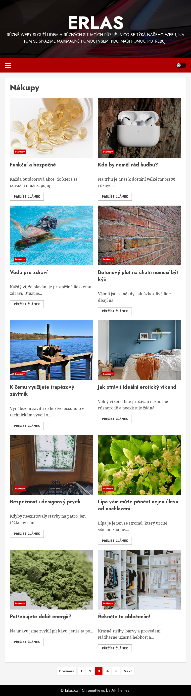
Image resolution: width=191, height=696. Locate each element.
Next (128, 671)
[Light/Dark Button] (181, 65)
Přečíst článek (27, 196)
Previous (66, 671)
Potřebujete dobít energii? (40, 616)
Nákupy (20, 152)
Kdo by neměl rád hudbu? (128, 164)
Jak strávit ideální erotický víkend (137, 387)
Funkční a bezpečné (33, 164)
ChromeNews (93, 690)
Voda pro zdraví (29, 272)
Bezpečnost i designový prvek (45, 501)
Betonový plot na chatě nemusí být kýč (138, 276)
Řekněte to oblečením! (124, 616)
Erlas (95, 23)
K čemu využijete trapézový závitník (42, 391)
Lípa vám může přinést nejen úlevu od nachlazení (138, 505)
